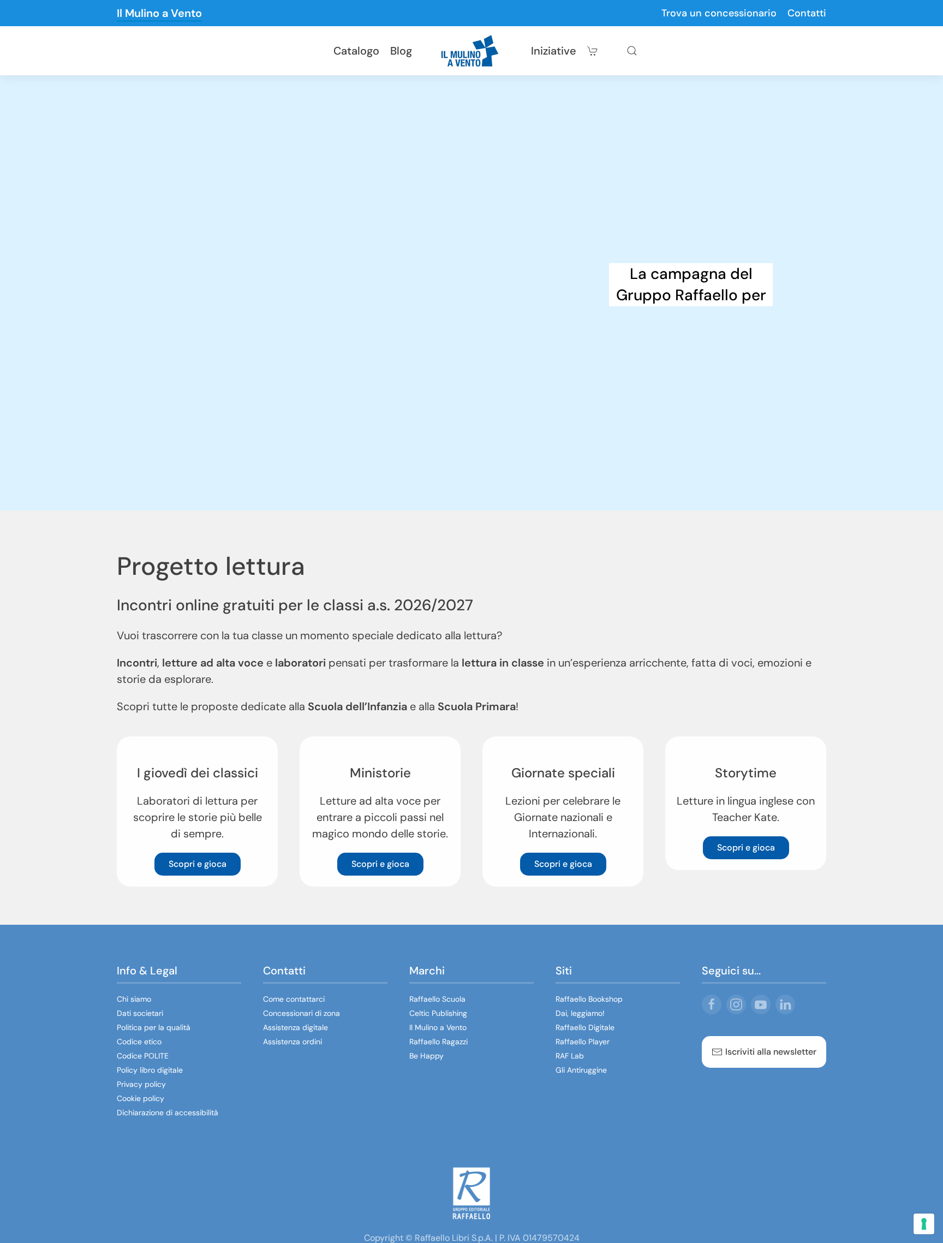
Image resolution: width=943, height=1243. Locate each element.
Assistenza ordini (292, 1041)
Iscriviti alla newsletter (770, 1051)
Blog (401, 51)
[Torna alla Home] (471, 51)
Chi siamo (134, 999)
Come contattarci (294, 999)
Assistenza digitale (295, 1027)
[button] (631, 51)
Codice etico (139, 1041)
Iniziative (553, 51)
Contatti (806, 13)
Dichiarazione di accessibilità (167, 1112)
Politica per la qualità (153, 1027)
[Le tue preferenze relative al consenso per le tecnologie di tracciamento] (924, 1224)
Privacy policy (141, 1084)
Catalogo (356, 51)
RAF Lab (570, 1056)
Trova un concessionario (719, 13)
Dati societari (140, 1013)
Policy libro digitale (150, 1070)
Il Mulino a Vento (159, 13)
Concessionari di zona (301, 1013)
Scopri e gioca (197, 864)
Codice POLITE (143, 1056)
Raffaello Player (583, 1041)
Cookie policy (140, 1098)
